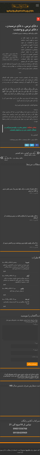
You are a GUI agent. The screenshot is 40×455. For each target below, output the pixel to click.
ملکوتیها (27, 450)
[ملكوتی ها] (20, 7)
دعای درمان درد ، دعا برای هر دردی (13, 158)
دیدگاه (35, 324)
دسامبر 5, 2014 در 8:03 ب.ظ (9, 262)
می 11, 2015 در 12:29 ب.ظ (9, 275)
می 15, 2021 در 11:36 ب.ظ (9, 299)
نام (36, 343)
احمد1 (27, 262)
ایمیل (35, 350)
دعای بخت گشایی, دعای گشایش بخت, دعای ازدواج (25, 153)
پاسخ (4, 271)
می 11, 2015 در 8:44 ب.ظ (8, 288)
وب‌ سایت (35, 356)
